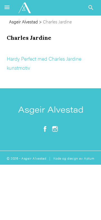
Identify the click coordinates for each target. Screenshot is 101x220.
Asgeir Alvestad (23, 21)
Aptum (89, 158)
